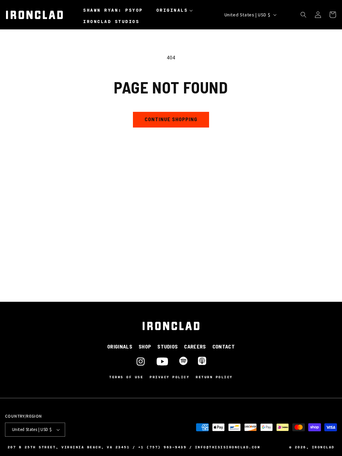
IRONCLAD (323, 447)
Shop (145, 346)
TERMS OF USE (126, 377)
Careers (195, 346)
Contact (223, 346)
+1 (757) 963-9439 (162, 447)
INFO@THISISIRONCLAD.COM (228, 447)
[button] (176, 10)
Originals (119, 346)
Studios (167, 346)
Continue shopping (171, 119)
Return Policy (214, 377)
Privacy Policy (169, 377)
